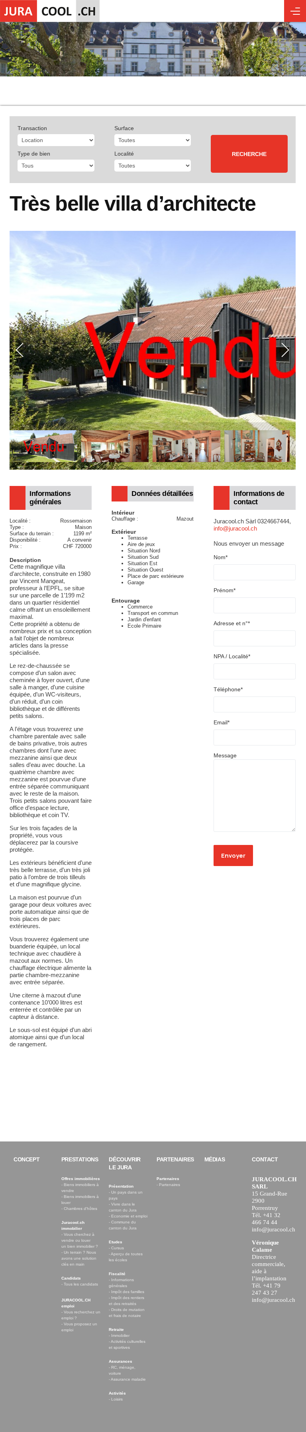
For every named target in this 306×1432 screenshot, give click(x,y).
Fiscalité (117, 1274)
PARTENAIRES (175, 1159)
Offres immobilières (80, 1178)
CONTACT (265, 1159)
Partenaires (168, 1178)
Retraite (116, 1329)
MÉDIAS (214, 1159)
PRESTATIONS (79, 1159)
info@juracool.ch (235, 528)
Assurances (120, 1361)
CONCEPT (26, 1159)
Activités (117, 1393)
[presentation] (20, 350)
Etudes (115, 1242)
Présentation (121, 1186)
